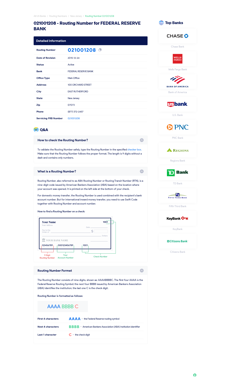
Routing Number (168, 4)
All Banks (148, 4)
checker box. (135, 149)
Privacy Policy (151, 360)
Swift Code (190, 4)
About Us (135, 360)
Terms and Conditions (175, 360)
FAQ (194, 360)
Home (133, 4)
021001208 (74, 118)
